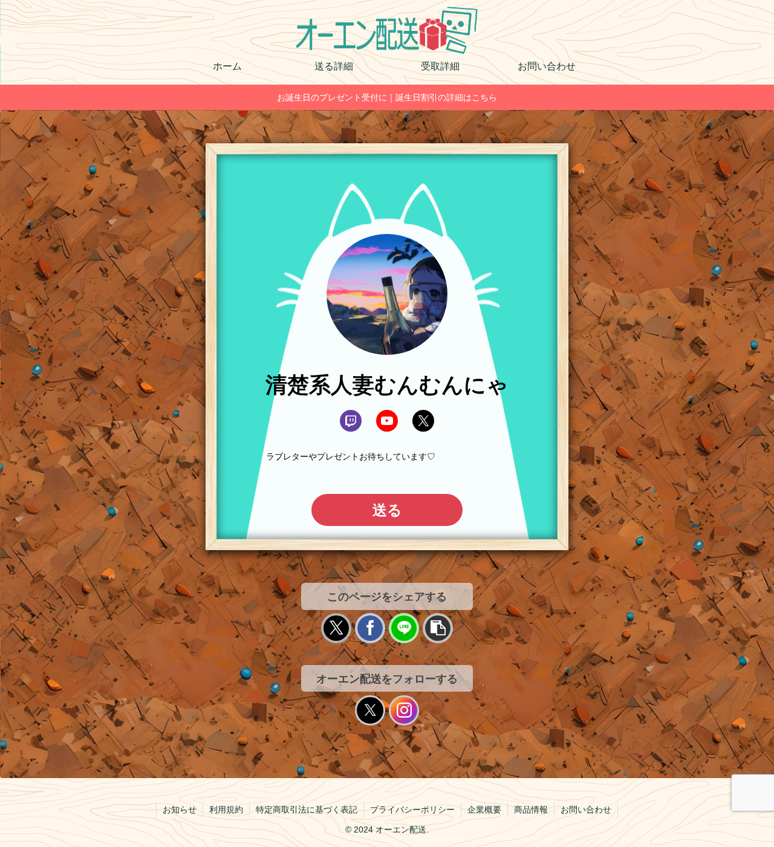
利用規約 (226, 809)
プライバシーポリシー (412, 809)
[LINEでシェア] (404, 628)
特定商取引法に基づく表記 (306, 809)
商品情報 (531, 809)
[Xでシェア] (336, 628)
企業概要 (484, 809)
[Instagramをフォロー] (404, 710)
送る (387, 510)
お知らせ (180, 809)
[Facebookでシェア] (370, 628)
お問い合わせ (586, 809)
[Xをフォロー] (370, 710)
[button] (438, 628)
